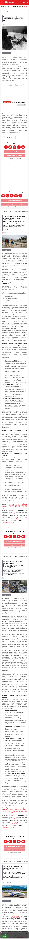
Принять (4, 936)
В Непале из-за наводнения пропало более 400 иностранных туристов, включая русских (14, 506)
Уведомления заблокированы (15, 151)
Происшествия (22, 6)
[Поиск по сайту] (24, 2)
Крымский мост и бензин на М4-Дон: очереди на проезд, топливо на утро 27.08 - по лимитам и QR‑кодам (14, 811)
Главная (5, 11)
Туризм (13, 6)
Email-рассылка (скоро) (15, 155)
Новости (10, 11)
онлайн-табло (15, 916)
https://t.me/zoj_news (8, 522)
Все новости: (5, 6)
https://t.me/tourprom (14, 514)
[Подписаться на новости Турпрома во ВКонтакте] (14, 147)
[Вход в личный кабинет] (27, 2)
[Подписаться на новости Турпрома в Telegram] (6, 147)
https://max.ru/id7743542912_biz (11, 519)
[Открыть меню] (2, 2)
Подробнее (20, 934)
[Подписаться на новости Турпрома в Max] (10, 147)
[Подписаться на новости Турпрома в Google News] (23, 147)
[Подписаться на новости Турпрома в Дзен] (19, 147)
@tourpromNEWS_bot (8, 500)
